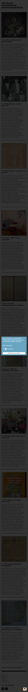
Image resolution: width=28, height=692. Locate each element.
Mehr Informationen (7, 345)
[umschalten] (5, 349)
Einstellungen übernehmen (14, 353)
